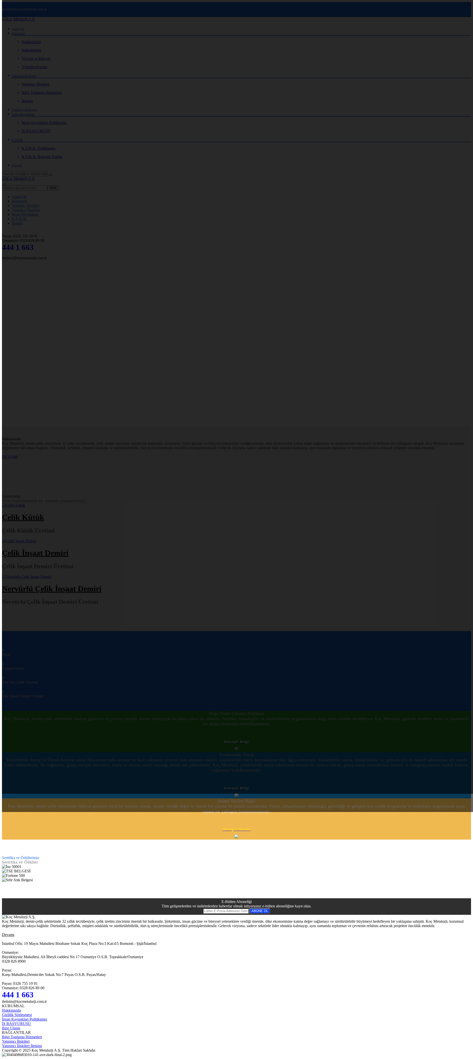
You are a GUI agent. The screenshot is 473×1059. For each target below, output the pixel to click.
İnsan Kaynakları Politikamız (24, 1019)
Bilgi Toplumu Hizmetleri (22, 1037)
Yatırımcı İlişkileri (16, 1041)
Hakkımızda (11, 1010)
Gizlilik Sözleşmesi (17, 1015)
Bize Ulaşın (11, 1028)
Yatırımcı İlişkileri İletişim (22, 1046)
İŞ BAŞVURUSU (16, 1024)
